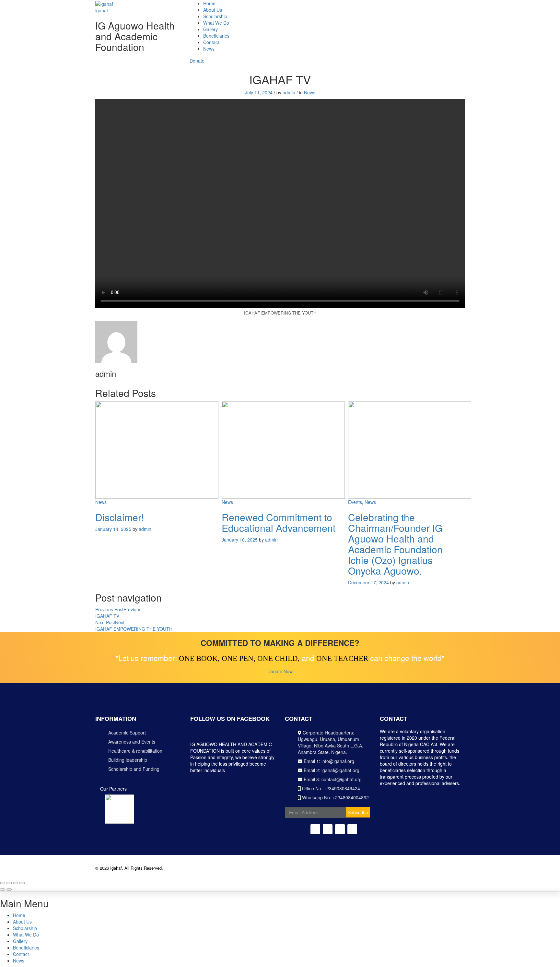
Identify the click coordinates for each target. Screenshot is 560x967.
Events (355, 502)
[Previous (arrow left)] (2, 889)
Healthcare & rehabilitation (135, 750)
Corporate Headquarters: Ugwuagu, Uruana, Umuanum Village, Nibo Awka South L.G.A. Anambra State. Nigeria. (330, 742)
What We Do (216, 22)
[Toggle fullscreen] (15, 883)
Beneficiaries (216, 35)
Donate (197, 60)
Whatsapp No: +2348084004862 (335, 797)
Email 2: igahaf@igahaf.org (330, 770)
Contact (211, 42)
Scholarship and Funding (133, 769)
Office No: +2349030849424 (330, 788)
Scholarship (215, 16)
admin (289, 92)
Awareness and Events (131, 741)
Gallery (210, 29)
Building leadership (127, 760)
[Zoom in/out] (22, 883)
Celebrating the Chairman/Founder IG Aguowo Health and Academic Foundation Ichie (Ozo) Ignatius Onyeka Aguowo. (395, 544)
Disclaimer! (119, 517)
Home (209, 3)
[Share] (9, 883)
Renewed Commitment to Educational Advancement (278, 522)
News (209, 48)
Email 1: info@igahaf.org (328, 761)
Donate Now (280, 671)
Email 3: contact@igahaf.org (332, 779)
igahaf (101, 10)
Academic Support (127, 732)
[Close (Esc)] (2, 883)
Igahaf (116, 868)
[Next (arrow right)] (9, 889)
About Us (212, 9)
